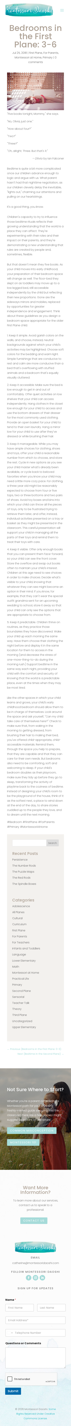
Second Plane (21, 991)
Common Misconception (32, 1131)
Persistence (20, 860)
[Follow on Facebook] (28, 1277)
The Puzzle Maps (23, 872)
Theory (17, 1009)
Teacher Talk (20, 1003)
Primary (48, 57)
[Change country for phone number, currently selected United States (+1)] (10, 1332)
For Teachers (20, 942)
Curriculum (19, 924)
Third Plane (19, 1015)
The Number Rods (24, 866)
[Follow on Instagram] (35, 1277)
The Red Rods (21, 878)
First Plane (35, 53)
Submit (13, 1391)
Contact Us (33, 1221)
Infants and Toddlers (26, 948)
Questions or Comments (23, 1343)
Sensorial (18, 997)
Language (19, 954)
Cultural (17, 918)
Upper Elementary (24, 1027)
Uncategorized (22, 1021)
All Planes (18, 912)
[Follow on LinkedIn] (42, 1277)
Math (15, 967)
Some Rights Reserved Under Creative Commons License (36, 1413)
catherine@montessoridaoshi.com (35, 1263)
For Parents (50, 53)
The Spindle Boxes (24, 884)
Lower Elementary (24, 961)
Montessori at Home (28, 57)
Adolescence (21, 906)
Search (52, 843)
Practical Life (20, 979)
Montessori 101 (23, 1142)
